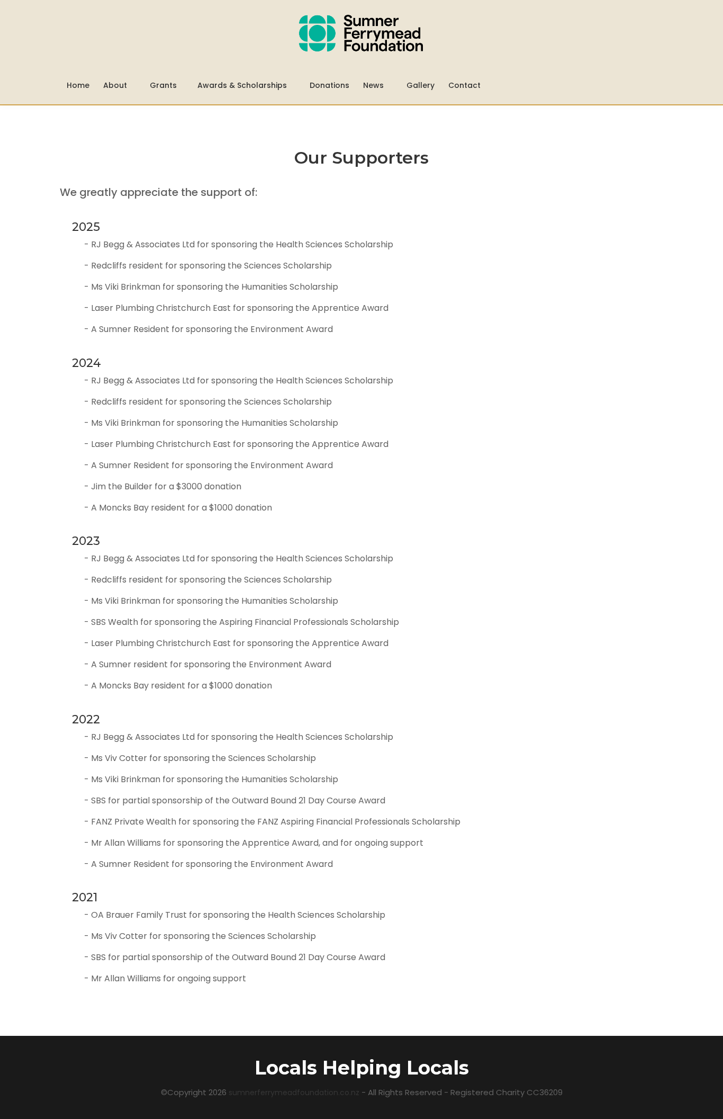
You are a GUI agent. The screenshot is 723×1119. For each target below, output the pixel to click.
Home (78, 85)
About (116, 85)
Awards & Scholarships (243, 85)
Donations (329, 85)
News (374, 85)
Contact (464, 85)
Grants (163, 85)
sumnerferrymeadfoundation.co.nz (295, 1092)
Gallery (420, 85)
